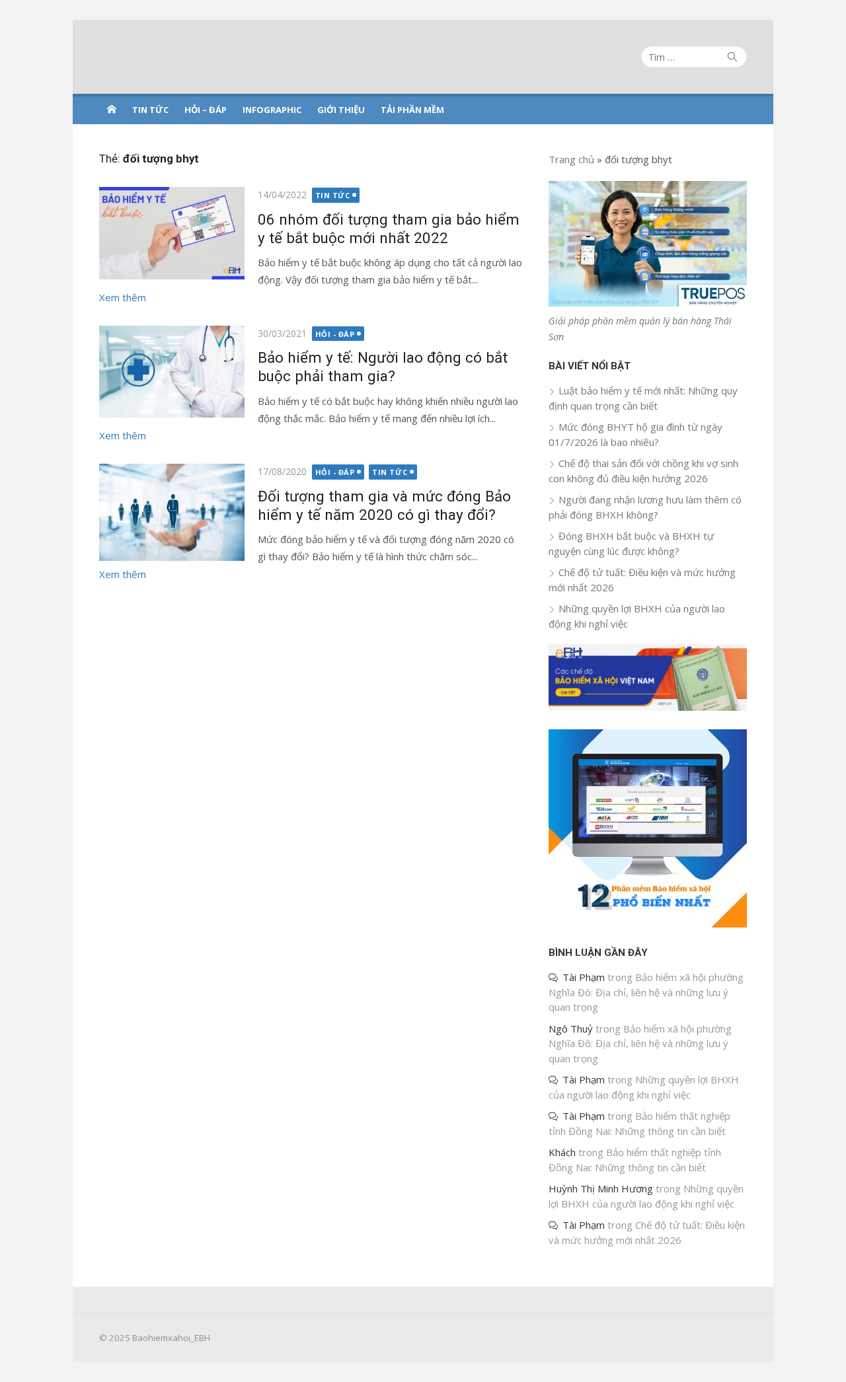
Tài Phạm (583, 977)
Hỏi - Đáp (335, 334)
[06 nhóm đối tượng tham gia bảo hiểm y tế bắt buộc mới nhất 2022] (172, 233)
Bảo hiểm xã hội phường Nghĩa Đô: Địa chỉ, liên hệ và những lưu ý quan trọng (646, 991)
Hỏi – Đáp (205, 110)
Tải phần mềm (412, 110)
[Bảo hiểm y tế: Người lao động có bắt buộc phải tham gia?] (172, 372)
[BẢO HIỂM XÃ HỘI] (111, 109)
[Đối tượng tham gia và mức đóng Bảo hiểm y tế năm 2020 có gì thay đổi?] (172, 512)
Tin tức (150, 110)
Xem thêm (122, 297)
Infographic (272, 110)
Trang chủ (571, 159)
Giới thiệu (341, 110)
